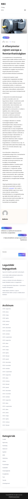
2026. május (5, 315)
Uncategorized (6, 483)
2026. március (6, 321)
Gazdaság (4, 445)
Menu (2, 10)
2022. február (5, 425)
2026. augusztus (6, 309)
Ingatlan (4, 452)
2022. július (5, 409)
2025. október (6, 334)
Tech (3, 477)
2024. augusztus (6, 375)
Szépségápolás (6, 471)
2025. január (5, 359)
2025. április (5, 353)
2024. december (6, 362)
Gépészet (6, 37)
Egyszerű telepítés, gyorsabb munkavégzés (13, 272)
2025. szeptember (7, 337)
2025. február (5, 356)
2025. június (5, 346)
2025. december (6, 327)
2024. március (6, 381)
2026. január (5, 324)
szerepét (11, 188)
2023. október (6, 397)
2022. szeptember (7, 406)
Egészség (4, 442)
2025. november (6, 331)
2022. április (5, 419)
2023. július (5, 403)
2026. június (5, 312)
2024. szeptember (7, 371)
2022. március (6, 422)
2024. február (5, 384)
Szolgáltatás (5, 474)
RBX (3, 3)
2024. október (6, 368)
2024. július (5, 378)
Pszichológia (5, 464)
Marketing (4, 458)
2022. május (5, 416)
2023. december (6, 390)
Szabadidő (5, 467)
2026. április (5, 318)
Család (4, 439)
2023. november (6, 394)
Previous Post (7, 228)
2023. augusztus (6, 400)
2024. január (5, 387)
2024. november (6, 365)
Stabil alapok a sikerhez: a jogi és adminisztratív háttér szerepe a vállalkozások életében (13, 292)
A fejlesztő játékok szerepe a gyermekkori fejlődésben (15, 239)
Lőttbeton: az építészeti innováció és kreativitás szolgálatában (11, 232)
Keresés (4, 252)
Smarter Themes (16, 496)
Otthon (4, 461)
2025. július (5, 343)
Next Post (21, 235)
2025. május (5, 349)
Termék (4, 480)
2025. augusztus (6, 340)
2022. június (5, 412)
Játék (3, 455)
